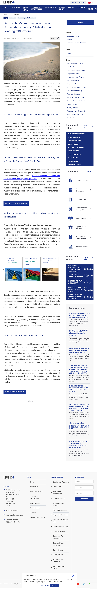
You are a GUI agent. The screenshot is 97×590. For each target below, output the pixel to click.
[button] (15, 7)
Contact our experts (14, 392)
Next (60, 270)
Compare (71, 7)
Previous (3, 270)
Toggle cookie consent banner (73, 576)
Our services (15, 7)
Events (68, 33)
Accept (54, 585)
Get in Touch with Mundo (16, 203)
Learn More (44, 585)
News (68, 50)
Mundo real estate (25, 9)
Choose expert (62, 8)
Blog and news (50, 7)
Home (4, 7)
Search (80, 22)
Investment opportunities (36, 8)
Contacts (81, 7)
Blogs (68, 60)
